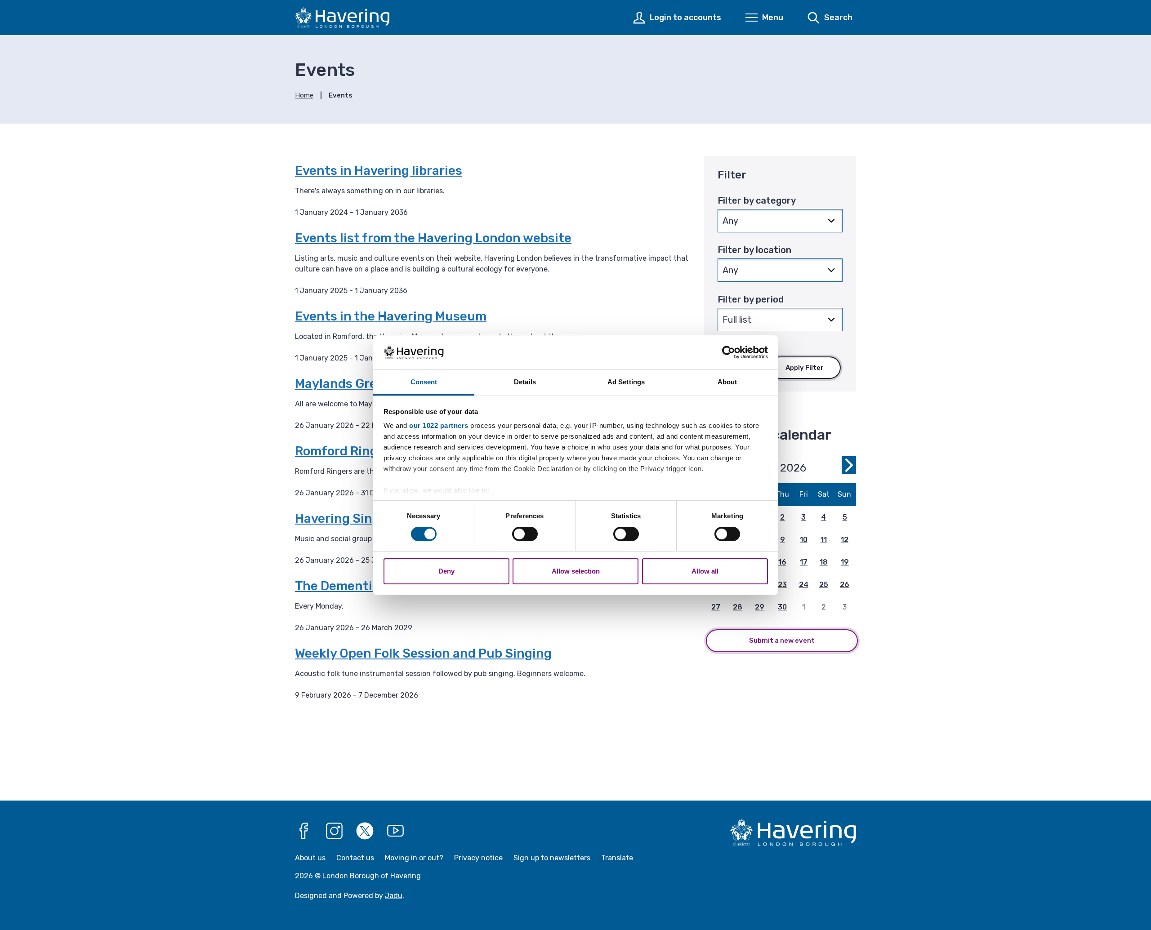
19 (845, 562)
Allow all (704, 571)
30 (782, 607)
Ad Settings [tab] (626, 382)
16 (782, 562)
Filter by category (757, 200)
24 (803, 584)
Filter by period (751, 299)
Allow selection (576, 571)
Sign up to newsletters (551, 858)
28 (737, 607)
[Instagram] (334, 831)
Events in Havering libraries (378, 170)
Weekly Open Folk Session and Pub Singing (423, 653)
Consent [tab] (423, 382)
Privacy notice (478, 858)
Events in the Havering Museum (390, 316)
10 (803, 539)
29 (759, 607)
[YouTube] (395, 831)
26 (844, 584)
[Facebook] (304, 831)
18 (824, 562)
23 (782, 584)
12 (844, 539)
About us (310, 858)
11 (824, 539)
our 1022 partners (438, 425)
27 (715, 607)
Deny (446, 571)
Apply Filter (804, 368)
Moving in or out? (414, 858)
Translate (617, 858)
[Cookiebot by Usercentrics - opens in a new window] (728, 352)
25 (823, 584)
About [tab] (727, 382)
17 (803, 562)
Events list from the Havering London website (433, 238)
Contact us (355, 858)
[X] (365, 831)
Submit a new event (782, 640)
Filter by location (754, 250)
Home (304, 95)
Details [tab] (525, 382)
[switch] (525, 534)
